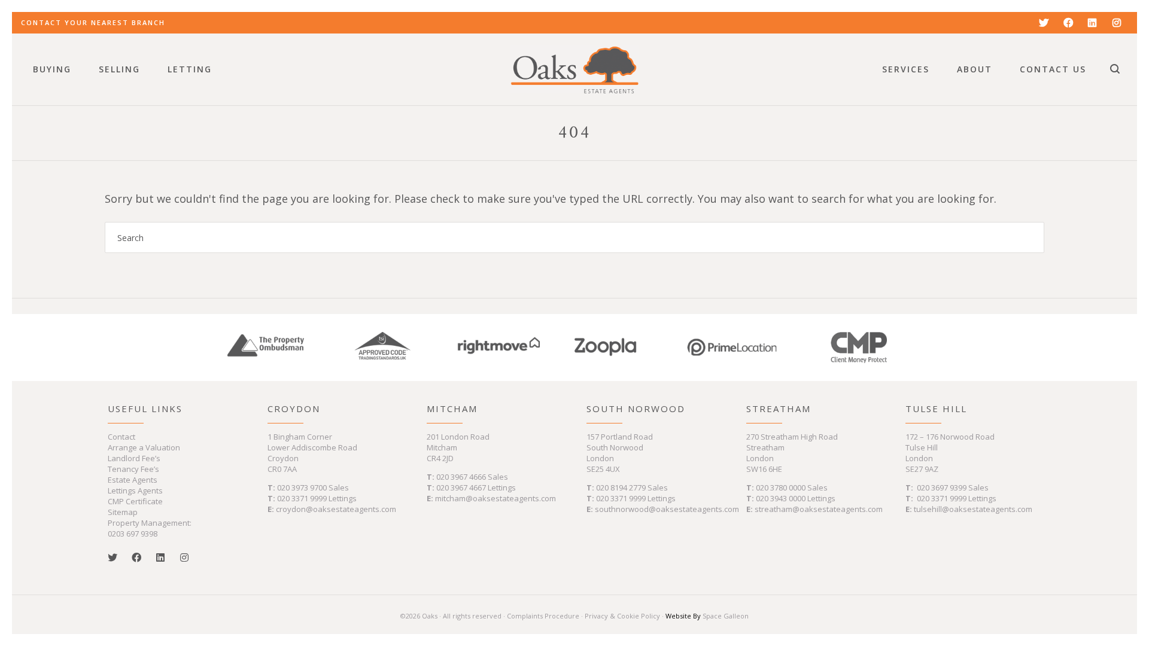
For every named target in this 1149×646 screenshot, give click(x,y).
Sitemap (123, 512)
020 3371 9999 (302, 498)
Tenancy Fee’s (133, 469)
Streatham (778, 409)
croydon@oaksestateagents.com (336, 509)
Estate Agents (132, 479)
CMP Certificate (135, 501)
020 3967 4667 (462, 487)
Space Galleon (726, 615)
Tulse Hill (936, 409)
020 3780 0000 (780, 487)
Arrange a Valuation (144, 447)
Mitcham (452, 409)
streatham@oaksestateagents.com (819, 509)
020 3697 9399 (941, 487)
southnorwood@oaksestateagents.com (667, 509)
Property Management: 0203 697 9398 (150, 528)
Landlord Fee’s (134, 458)
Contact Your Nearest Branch (93, 22)
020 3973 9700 (302, 487)
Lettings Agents (135, 490)
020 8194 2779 (621, 487)
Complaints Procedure (543, 615)
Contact (121, 436)
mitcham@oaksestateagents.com (495, 498)
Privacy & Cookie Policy (622, 615)
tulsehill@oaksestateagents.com (973, 509)
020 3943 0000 (780, 498)
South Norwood (635, 409)
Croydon (294, 409)
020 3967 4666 (462, 476)
